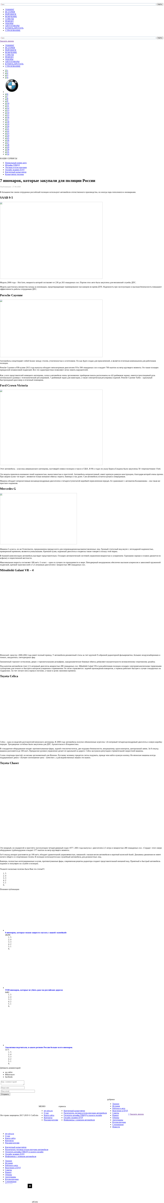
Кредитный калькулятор (74, 1111)
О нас (46, 1113)
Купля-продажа (119, 1122)
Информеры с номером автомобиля (79, 1120)
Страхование (118, 1124)
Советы (115, 1113)
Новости (116, 1127)
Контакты (48, 1118)
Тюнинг (115, 1104)
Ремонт (115, 1115)
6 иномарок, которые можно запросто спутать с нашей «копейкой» (36, 932)
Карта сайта (49, 1115)
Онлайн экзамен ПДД (73, 1118)
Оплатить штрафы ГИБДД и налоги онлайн (83, 1115)
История (116, 1106)
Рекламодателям (51, 1120)
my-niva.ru (48, 1111)
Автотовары (117, 1120)
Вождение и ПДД (120, 1111)
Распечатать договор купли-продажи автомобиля (85, 1113)
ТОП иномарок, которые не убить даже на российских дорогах (34, 990)
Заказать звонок (7, 41)
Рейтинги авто (118, 1108)
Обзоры (115, 1118)
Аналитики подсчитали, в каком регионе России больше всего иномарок (38, 1047)
